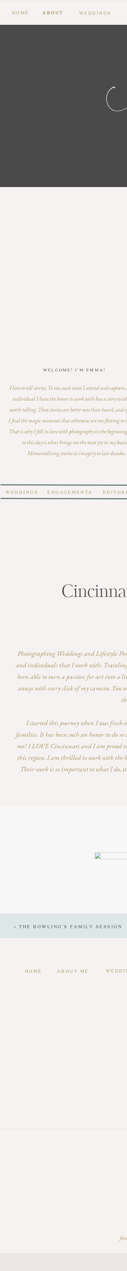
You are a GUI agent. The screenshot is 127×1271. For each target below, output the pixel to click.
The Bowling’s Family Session (70, 926)
